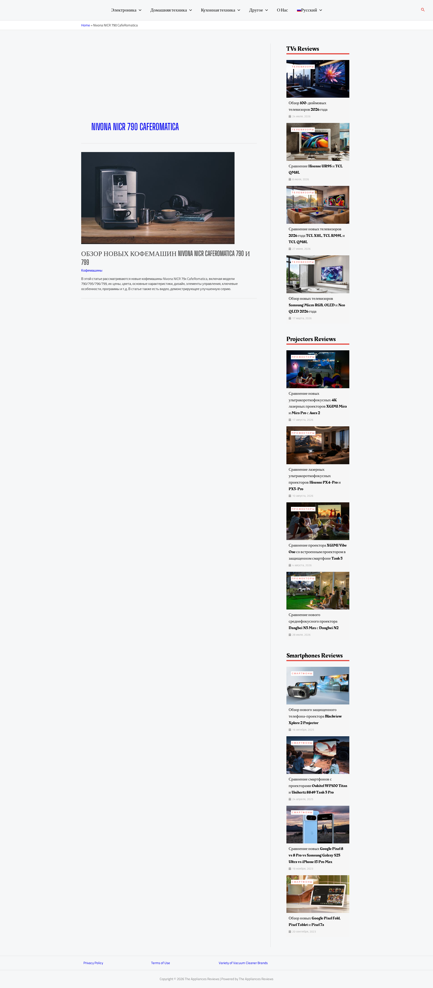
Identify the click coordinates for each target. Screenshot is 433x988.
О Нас (282, 10)
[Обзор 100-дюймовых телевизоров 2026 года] (317, 78)
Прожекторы (303, 357)
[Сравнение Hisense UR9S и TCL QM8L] (317, 141)
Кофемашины (91, 270)
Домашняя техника (168, 10)
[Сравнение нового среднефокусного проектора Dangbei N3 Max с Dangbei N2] (317, 590)
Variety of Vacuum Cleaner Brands (243, 963)
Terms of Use (160, 963)
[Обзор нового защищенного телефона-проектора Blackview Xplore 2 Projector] (317, 685)
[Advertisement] (169, 87)
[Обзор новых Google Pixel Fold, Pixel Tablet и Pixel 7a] (317, 893)
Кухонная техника (218, 10)
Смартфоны (302, 673)
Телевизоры (303, 67)
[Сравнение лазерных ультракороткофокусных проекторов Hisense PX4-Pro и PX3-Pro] (317, 445)
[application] (138, 10)
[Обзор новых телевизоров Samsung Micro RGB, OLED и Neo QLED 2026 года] (317, 274)
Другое (256, 10)
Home (85, 25)
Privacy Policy (93, 963)
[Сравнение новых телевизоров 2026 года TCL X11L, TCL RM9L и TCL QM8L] (317, 204)
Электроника (123, 10)
